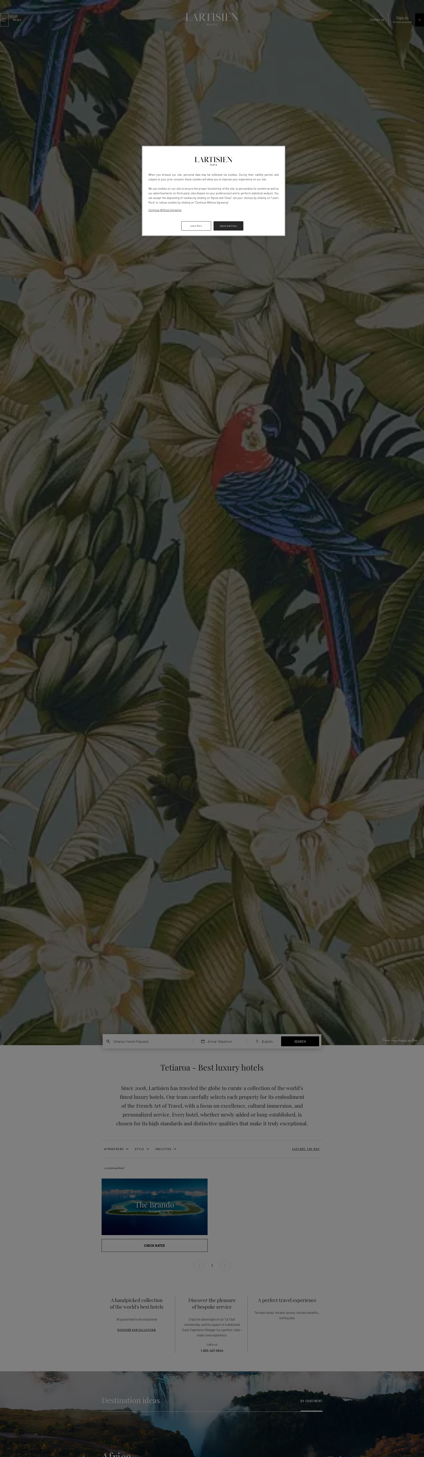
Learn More (196, 225)
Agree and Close (228, 225)
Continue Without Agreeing (165, 210)
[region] (213, 191)
